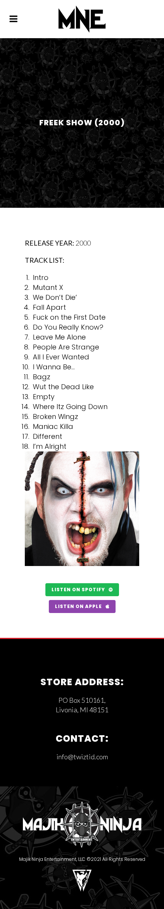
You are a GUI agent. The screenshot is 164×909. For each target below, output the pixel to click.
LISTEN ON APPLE (78, 606)
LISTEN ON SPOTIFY (78, 589)
